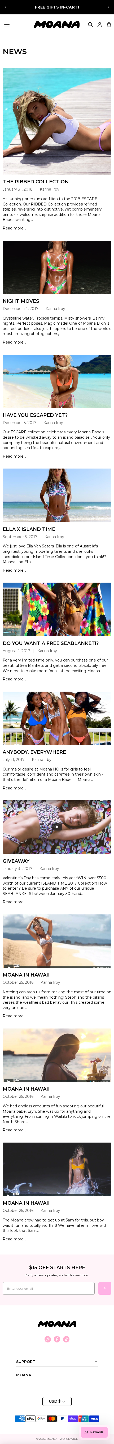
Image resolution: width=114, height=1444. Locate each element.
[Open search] (90, 24)
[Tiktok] (66, 1339)
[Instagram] (48, 1339)
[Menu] (7, 24)
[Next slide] (108, 7)
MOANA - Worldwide (62, 1439)
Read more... (14, 228)
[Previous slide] (6, 7)
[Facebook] (57, 1339)
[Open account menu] (99, 24)
